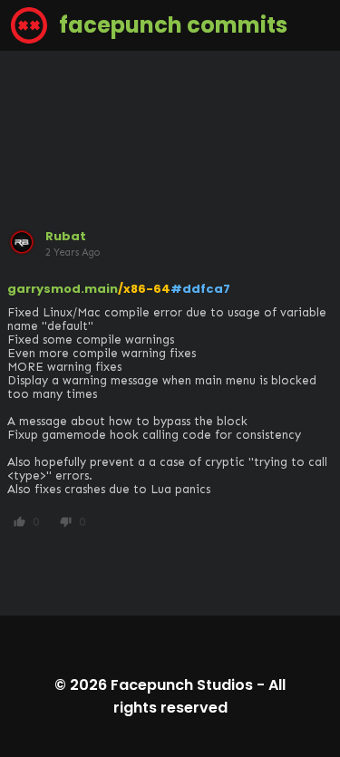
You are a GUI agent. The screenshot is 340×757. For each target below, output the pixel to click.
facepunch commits (170, 25)
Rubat (65, 236)
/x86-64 (144, 288)
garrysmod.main (62, 288)
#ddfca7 (200, 288)
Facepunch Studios (182, 685)
